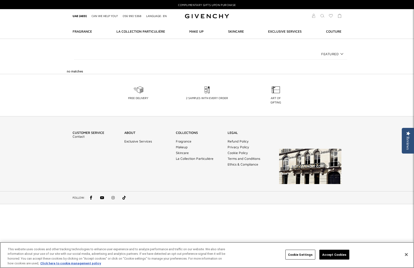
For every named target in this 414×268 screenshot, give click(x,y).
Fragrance (183, 141)
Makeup (182, 147)
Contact (79, 136)
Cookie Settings (300, 254)
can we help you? (105, 16)
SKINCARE (236, 31)
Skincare (182, 153)
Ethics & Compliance (243, 164)
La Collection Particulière (194, 159)
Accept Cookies (334, 254)
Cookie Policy (238, 153)
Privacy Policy (238, 147)
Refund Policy (238, 141)
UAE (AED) (80, 16)
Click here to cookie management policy (70, 263)
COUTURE (333, 31)
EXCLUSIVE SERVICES (285, 31)
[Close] (406, 254)
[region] (207, 255)
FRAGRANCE (82, 31)
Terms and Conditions (244, 159)
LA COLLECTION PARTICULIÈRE (140, 31)
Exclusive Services (138, 141)
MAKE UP (196, 31)
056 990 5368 (132, 16)
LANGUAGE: (156, 16)
